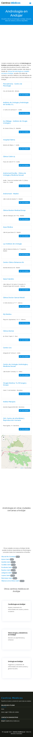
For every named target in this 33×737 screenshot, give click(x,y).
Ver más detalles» (24, 94)
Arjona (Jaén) (5, 559)
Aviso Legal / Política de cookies (10, 712)
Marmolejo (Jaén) (6, 578)
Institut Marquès (9, 402)
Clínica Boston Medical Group (14, 210)
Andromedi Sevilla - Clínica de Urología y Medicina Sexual (14, 174)
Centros (10, 3)
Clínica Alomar (8, 331)
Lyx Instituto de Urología (12, 244)
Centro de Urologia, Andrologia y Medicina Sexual (15, 365)
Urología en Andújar (15, 661)
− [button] (3, 440)
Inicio (2, 709)
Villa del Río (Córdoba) (8, 556)
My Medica (7, 314)
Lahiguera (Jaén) (6, 573)
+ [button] (3, 437)
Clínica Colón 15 (9, 156)
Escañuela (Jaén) (6, 567)
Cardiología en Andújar (16, 604)
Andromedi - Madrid (10, 194)
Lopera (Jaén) (5, 575)
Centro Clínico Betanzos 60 (13, 262)
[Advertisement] (16, 43)
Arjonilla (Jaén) (5, 562)
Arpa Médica (8, 227)
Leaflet (21, 468)
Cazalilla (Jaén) (6, 564)
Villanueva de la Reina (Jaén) (10, 581)
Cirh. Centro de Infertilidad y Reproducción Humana (13, 419)
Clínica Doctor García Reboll (14, 297)
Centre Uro (7, 348)
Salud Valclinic (8, 279)
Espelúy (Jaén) (5, 570)
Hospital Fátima (9, 140)
